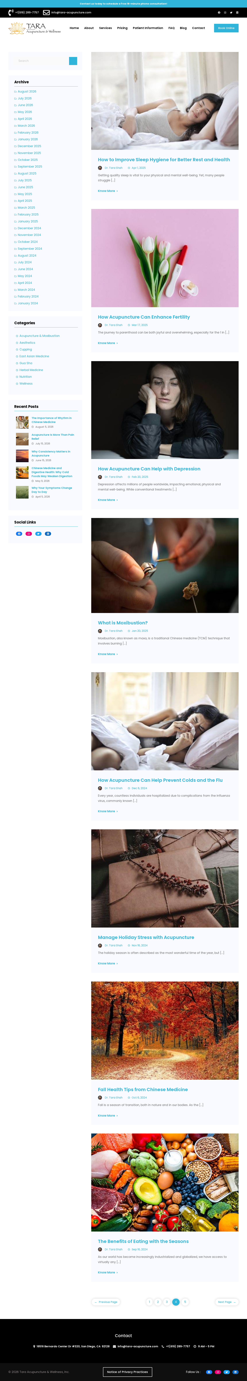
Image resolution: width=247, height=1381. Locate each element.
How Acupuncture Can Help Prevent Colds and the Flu (160, 780)
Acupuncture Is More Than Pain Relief (53, 437)
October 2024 (28, 242)
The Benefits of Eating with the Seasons (143, 1241)
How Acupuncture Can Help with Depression (149, 469)
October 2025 (28, 160)
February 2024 (28, 296)
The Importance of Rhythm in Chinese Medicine (52, 420)
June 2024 (25, 269)
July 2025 (25, 180)
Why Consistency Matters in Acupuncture (51, 453)
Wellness (26, 384)
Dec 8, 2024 (139, 788)
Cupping (25, 349)
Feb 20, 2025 (140, 477)
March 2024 (26, 290)
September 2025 (30, 167)
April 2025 (25, 201)
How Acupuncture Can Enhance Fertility (144, 317)
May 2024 (25, 276)
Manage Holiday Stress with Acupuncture (146, 937)
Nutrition (25, 377)
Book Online (226, 28)
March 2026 (26, 126)
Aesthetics (27, 343)
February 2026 (28, 133)
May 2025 (25, 194)
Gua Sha (25, 363)
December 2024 (29, 228)
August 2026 (27, 91)
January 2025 (28, 221)
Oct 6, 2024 (139, 1097)
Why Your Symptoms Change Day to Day (52, 490)
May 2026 (25, 112)
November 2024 (29, 235)
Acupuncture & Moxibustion (39, 336)
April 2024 (25, 283)
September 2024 (30, 249)
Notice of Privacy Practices (127, 1372)
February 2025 (28, 214)
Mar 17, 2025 (140, 325)
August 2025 (27, 173)
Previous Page (105, 1302)
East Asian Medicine (34, 356)
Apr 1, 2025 (139, 168)
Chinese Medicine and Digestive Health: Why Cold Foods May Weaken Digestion (52, 472)
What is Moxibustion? (123, 623)
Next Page (227, 1302)
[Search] (73, 61)
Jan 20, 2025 (140, 631)
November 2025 (29, 153)
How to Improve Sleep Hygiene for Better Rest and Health (164, 159)
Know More (106, 191)
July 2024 (25, 262)
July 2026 (25, 98)
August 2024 (27, 256)
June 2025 (25, 187)
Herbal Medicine (31, 370)
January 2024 (28, 303)
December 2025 (29, 146)
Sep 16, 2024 (140, 1249)
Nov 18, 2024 (140, 945)
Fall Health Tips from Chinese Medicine (143, 1089)
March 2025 (26, 208)
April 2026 (25, 119)
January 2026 (28, 139)
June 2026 (25, 105)
